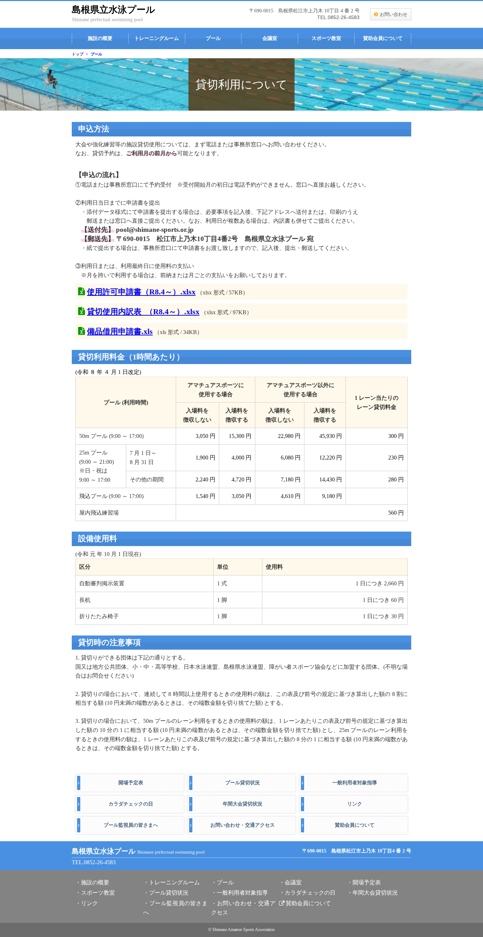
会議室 (269, 38)
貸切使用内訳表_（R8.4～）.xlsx (143, 311)
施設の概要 (100, 38)
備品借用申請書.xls (120, 331)
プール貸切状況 (242, 782)
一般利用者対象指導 (354, 782)
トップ (77, 54)
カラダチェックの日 (131, 804)
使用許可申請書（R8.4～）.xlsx (141, 291)
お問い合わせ (393, 14)
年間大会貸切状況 (242, 804)
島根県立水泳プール (113, 10)
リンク (354, 804)
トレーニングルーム (156, 38)
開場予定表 (130, 782)
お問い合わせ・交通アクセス (242, 825)
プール (213, 38)
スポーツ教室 (326, 38)
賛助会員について (383, 38)
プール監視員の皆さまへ (131, 825)
